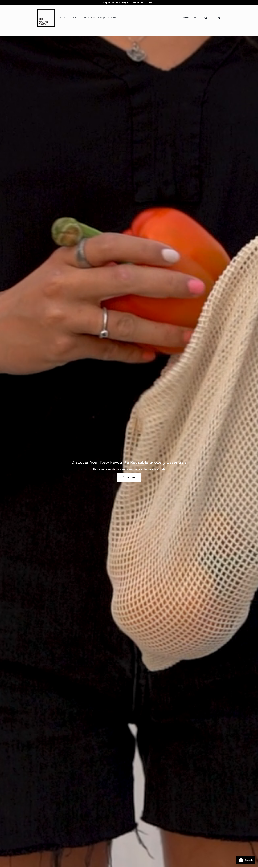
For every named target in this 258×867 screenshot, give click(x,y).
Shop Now (129, 477)
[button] (64, 18)
